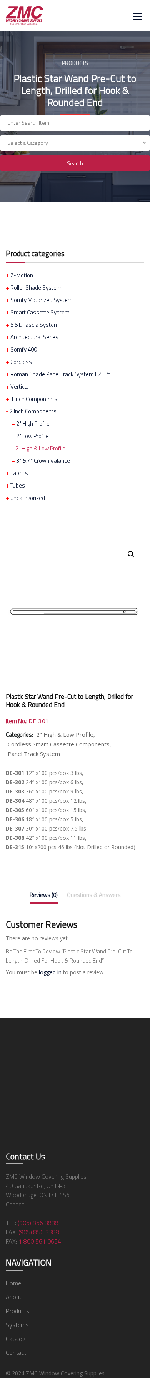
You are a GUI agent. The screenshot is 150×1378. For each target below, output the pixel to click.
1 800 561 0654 (39, 1241)
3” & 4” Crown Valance (43, 460)
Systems (17, 1324)
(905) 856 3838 (38, 1222)
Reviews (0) (44, 894)
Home (13, 1283)
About (14, 1297)
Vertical (19, 386)
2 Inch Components (33, 411)
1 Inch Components (33, 398)
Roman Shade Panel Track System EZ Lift (60, 374)
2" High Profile (33, 423)
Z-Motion (21, 275)
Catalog (15, 1338)
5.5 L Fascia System (34, 324)
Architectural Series (34, 337)
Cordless (21, 361)
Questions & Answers (94, 894)
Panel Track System (34, 754)
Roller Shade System (36, 287)
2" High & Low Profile (40, 448)
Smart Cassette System (40, 312)
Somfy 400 (23, 349)
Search (75, 163)
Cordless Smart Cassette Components (59, 744)
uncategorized (27, 497)
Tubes (17, 485)
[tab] (44, 896)
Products (17, 1310)
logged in (50, 972)
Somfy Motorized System (41, 300)
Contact (16, 1352)
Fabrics (19, 473)
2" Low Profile (32, 436)
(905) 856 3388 (38, 1232)
